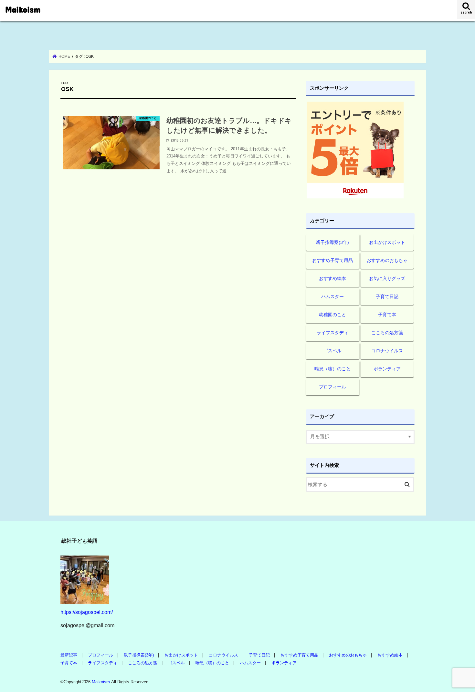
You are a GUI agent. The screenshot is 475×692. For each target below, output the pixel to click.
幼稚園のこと (332, 314)
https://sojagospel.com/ (86, 612)
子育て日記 (387, 296)
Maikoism (22, 9)
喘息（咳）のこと (332, 368)
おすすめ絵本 (332, 278)
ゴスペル (332, 350)
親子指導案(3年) (332, 242)
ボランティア (387, 368)
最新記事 (68, 655)
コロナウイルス (387, 350)
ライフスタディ (332, 332)
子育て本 (387, 314)
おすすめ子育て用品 (332, 260)
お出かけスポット (387, 242)
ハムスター (332, 296)
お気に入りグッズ (387, 278)
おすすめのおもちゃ (387, 260)
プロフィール (332, 386)
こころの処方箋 (387, 332)
